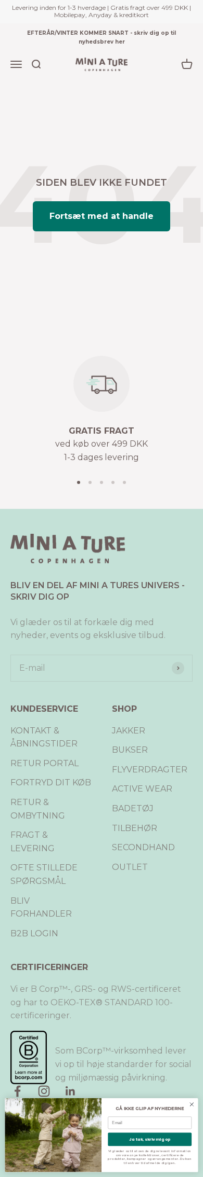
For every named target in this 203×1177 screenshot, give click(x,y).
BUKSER (130, 750)
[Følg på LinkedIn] (71, 1091)
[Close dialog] (191, 1104)
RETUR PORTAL (44, 763)
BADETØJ (133, 808)
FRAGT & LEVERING (32, 841)
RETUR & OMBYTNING (37, 809)
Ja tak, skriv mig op (149, 1139)
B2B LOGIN (34, 933)
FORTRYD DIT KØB (50, 782)
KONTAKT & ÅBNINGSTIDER (44, 737)
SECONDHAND (143, 847)
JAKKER (128, 731)
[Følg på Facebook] (17, 1091)
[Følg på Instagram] (44, 1091)
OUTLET (130, 867)
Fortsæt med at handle (101, 216)
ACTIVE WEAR (142, 789)
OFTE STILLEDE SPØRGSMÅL (44, 874)
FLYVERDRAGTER (149, 769)
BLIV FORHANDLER (41, 907)
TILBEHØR (134, 828)
